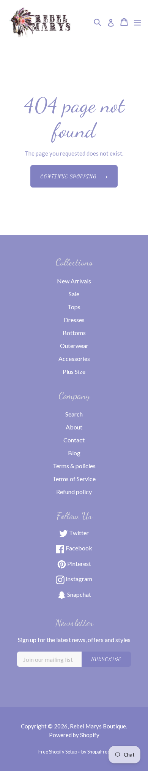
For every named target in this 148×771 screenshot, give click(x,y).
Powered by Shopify (74, 734)
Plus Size (74, 371)
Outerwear (74, 345)
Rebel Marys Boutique (98, 726)
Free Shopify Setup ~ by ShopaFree (74, 752)
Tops (74, 306)
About (74, 427)
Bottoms (74, 332)
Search (74, 414)
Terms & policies (74, 465)
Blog (74, 452)
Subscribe (106, 659)
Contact (74, 440)
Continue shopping (68, 176)
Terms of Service (74, 478)
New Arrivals (74, 281)
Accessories (74, 358)
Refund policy (74, 491)
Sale (74, 293)
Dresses (74, 319)
